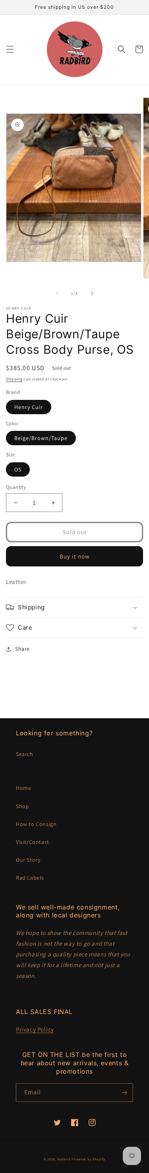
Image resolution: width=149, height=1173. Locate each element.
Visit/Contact (32, 841)
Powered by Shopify (88, 1159)
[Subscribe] (124, 1092)
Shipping (14, 379)
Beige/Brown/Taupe (41, 438)
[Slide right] (92, 293)
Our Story (28, 859)
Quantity (16, 487)
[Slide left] (57, 293)
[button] (10, 49)
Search (24, 754)
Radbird (64, 1159)
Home (23, 787)
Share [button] (22, 648)
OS (17, 469)
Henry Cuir (28, 407)
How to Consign (36, 824)
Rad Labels (30, 877)
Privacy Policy (35, 1029)
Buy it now (75, 556)
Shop (22, 806)
